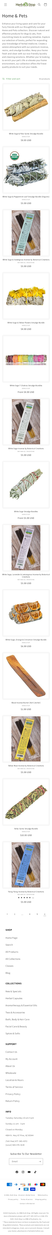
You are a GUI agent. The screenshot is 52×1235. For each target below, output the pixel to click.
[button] (5, 5)
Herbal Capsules (14, 998)
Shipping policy (41, 1199)
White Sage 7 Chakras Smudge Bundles (26, 385)
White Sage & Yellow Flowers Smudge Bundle (25, 323)
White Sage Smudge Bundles (26, 511)
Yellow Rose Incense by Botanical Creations (26, 766)
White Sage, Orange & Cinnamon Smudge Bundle (26, 640)
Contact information (27, 1203)
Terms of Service (14, 1086)
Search (9, 944)
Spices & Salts (13, 1033)
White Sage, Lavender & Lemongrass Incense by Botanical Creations (26, 575)
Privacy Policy (13, 1094)
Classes (9, 965)
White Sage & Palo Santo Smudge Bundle (26, 134)
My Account (12, 1058)
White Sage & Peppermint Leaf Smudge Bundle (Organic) (26, 197)
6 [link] (44, 914)
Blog (8, 972)
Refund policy (43, 1195)
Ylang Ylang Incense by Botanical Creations (26, 892)
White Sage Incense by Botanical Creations (26, 448)
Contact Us (11, 1051)
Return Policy (13, 1100)
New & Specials (13, 991)
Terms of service (26, 1199)
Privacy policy (13, 1199)
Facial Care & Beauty (16, 1026)
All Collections (13, 958)
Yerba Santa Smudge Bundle (26, 829)
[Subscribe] (40, 1161)
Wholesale (11, 1072)
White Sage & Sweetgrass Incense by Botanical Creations (26, 260)
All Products (12, 951)
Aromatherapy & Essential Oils (21, 1005)
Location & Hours (15, 1080)
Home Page (11, 937)
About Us (10, 1066)
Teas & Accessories (15, 1012)
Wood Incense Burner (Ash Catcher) (26, 703)
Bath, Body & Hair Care (17, 1019)
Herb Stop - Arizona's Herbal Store (22, 1195)
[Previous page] (7, 914)
